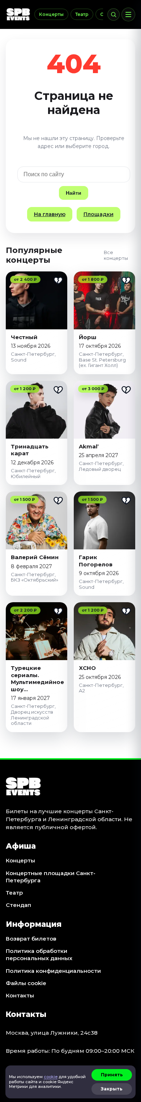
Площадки (99, 214)
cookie (50, 1076)
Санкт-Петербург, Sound (33, 357)
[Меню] (128, 14)
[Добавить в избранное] (58, 280)
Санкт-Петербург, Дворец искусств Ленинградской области (33, 714)
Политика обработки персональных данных (39, 954)
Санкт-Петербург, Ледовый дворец (101, 466)
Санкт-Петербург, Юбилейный (33, 473)
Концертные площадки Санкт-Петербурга (50, 877)
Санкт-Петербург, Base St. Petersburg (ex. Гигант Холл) (102, 359)
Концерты (51, 14)
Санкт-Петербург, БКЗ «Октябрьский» (34, 577)
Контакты (20, 995)
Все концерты (116, 255)
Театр (82, 14)
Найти (73, 193)
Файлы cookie (26, 983)
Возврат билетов (31, 938)
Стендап (18, 905)
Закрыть (112, 1089)
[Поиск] (113, 14)
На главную (49, 214)
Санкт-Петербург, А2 (101, 688)
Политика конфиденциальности (53, 970)
